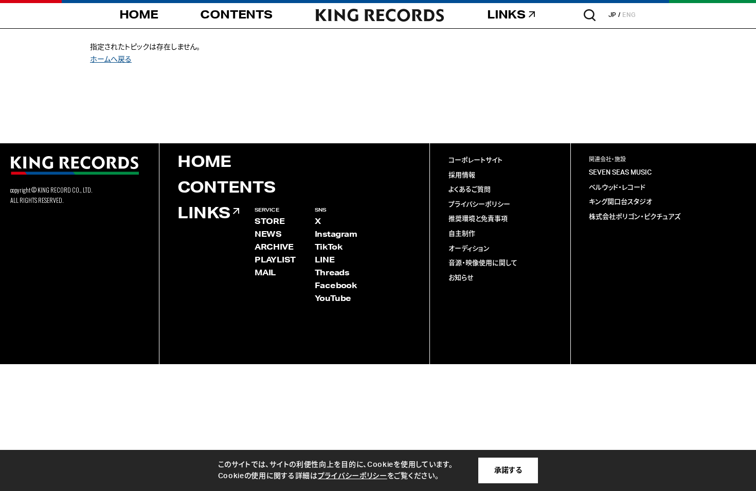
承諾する (508, 470)
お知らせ (461, 278)
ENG (629, 15)
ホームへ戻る (111, 59)
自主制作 (461, 234)
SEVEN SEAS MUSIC (620, 172)
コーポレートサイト (475, 160)
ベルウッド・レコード (617, 187)
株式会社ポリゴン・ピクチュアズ (634, 217)
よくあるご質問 (469, 189)
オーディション (469, 248)
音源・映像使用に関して (482, 263)
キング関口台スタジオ (620, 202)
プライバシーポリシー (479, 204)
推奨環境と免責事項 (478, 219)
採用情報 (461, 175)
